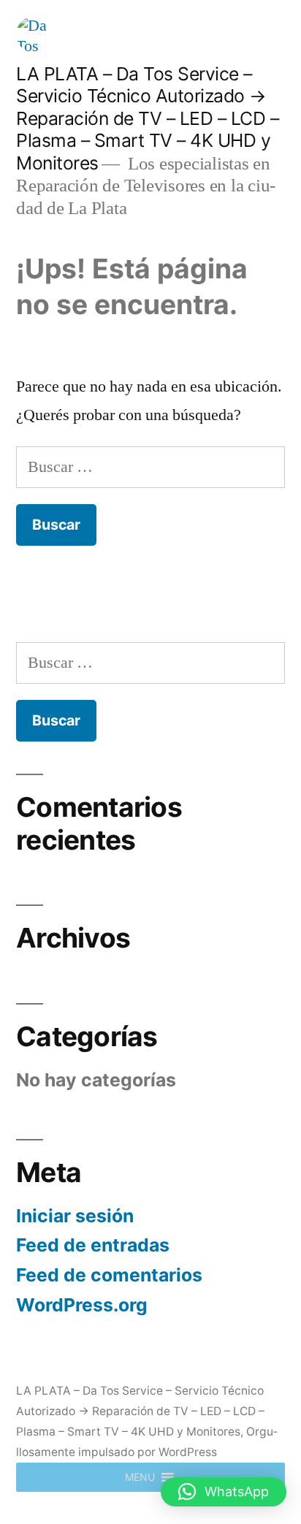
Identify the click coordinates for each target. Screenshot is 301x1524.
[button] (140, 1477)
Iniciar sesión (75, 1216)
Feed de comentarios (109, 1275)
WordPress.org (82, 1305)
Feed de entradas (92, 1245)
